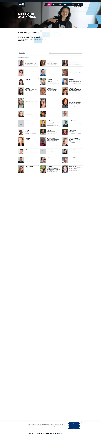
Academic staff (55, 32)
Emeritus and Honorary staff (57, 34)
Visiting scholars (56, 36)
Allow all (74, 423)
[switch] (40, 433)
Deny (74, 428)
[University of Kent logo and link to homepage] (21, 4)
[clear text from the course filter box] (81, 52)
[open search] (78, 4)
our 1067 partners (33, 424)
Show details (59, 433)
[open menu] (81, 4)
